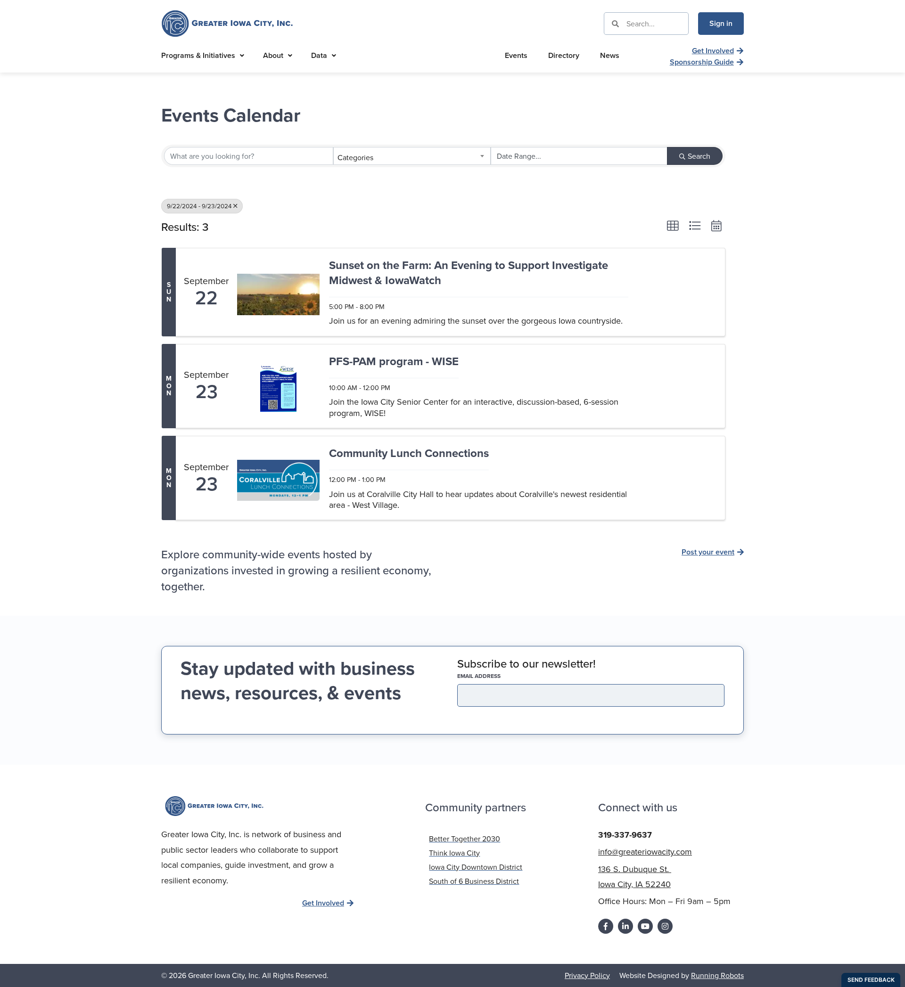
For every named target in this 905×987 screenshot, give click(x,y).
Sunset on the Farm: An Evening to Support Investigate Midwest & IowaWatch (468, 273)
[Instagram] (665, 926)
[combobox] (411, 156)
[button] (673, 226)
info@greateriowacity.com (645, 851)
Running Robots (717, 975)
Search (699, 156)
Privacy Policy (587, 975)
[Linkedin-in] (625, 926)
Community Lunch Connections (409, 453)
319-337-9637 (625, 835)
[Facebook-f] (605, 926)
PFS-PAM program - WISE (394, 361)
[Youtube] (645, 926)
